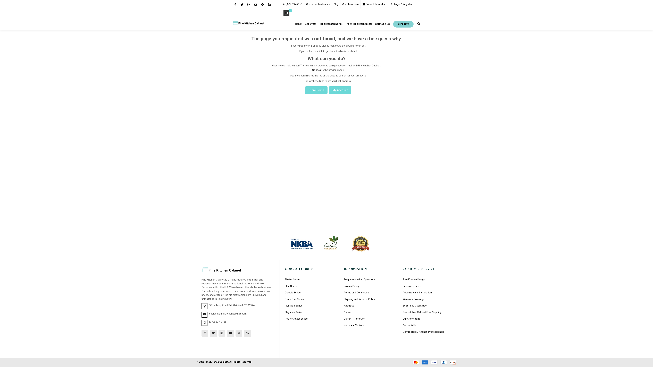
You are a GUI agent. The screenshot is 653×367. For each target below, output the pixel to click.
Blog (336, 4)
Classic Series (293, 292)
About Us (349, 305)
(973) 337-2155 (293, 4)
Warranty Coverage (413, 299)
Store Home (316, 90)
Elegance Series (294, 312)
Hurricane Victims (354, 325)
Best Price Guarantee (415, 305)
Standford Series (294, 299)
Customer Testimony (318, 4)
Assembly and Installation (417, 292)
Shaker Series (292, 279)
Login (397, 4)
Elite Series (291, 286)
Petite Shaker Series (296, 318)
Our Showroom (350, 4)
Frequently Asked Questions (359, 279)
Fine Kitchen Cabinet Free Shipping (422, 312)
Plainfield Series (294, 305)
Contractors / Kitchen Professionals (423, 331)
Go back (316, 70)
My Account (340, 90)
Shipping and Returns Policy (359, 299)
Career (347, 312)
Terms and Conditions (356, 292)
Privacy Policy (351, 286)
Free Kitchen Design (414, 279)
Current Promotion (375, 4)
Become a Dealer (412, 286)
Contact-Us (409, 325)
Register (407, 4)
